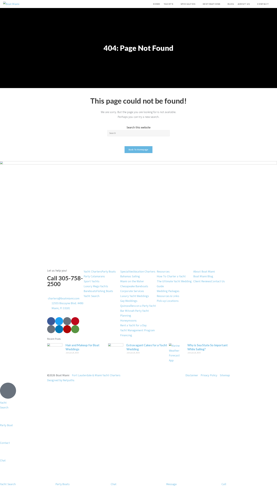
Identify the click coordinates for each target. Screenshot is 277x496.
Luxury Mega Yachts (96, 286)
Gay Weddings (128, 301)
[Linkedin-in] (59, 329)
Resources (163, 271)
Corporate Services (132, 291)
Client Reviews (202, 281)
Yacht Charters (93, 271)
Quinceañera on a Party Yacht (138, 306)
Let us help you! (57, 270)
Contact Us (218, 281)
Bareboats (90, 291)
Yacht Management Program (137, 330)
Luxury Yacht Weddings (134, 296)
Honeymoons (128, 320)
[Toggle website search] (273, 4)
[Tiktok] (67, 321)
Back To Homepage (138, 149)
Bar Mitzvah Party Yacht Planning (134, 313)
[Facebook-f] (51, 321)
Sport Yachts (91, 281)
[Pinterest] (75, 321)
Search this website (138, 127)
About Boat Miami (204, 271)
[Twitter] (59, 321)
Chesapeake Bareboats (134, 286)
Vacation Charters (144, 271)
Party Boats (109, 271)
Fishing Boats (104, 291)
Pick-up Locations (168, 301)
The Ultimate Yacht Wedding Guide (174, 283)
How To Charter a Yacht (171, 276)
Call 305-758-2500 (65, 281)
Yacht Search (91, 296)
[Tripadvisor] (75, 329)
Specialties (127, 271)
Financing (126, 335)
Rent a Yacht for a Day (133, 325)
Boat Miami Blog (203, 276)
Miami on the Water (132, 281)
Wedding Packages (168, 291)
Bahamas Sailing (130, 276)
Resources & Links (168, 296)
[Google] (51, 329)
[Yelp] (67, 329)
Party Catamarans (94, 276)
